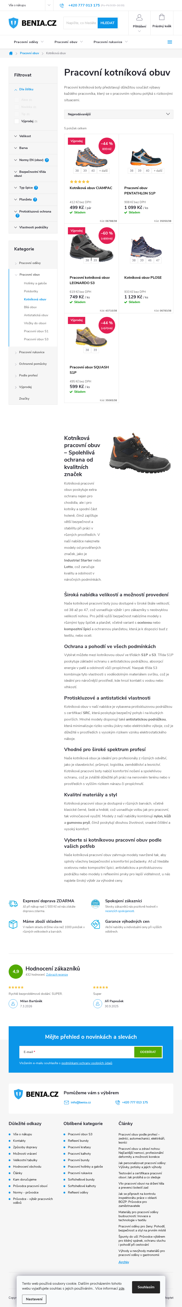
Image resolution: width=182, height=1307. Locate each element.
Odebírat (148, 1052)
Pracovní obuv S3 (36, 339)
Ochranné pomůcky (33, 364)
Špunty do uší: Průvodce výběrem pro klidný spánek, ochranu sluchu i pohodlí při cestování (142, 1241)
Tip (25, 114)
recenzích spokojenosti (119, 911)
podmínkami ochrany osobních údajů (86, 1063)
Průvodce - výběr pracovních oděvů (33, 1201)
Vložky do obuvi (35, 323)
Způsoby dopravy (25, 1147)
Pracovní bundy (78, 1160)
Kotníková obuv (35, 299)
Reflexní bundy (78, 1141)
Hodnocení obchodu (27, 1167)
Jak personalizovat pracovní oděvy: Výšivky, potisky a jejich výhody (142, 1165)
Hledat (108, 23)
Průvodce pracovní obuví (30, 1186)
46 (150, 260)
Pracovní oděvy (30, 263)
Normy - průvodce (25, 1192)
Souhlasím (146, 1287)
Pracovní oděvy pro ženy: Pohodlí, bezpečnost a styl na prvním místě (142, 1228)
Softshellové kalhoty (82, 1186)
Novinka (28, 107)
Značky (24, 398)
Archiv (124, 1262)
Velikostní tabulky (25, 1160)
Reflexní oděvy (78, 1192)
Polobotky (31, 291)
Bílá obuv (30, 307)
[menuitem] (29, 42)
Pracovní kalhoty (79, 1154)
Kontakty (19, 1141)
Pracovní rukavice (31, 352)
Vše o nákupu (17, 5)
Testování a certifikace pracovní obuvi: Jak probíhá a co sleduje (140, 1175)
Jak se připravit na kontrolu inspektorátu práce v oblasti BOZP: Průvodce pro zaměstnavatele (138, 1200)
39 (85, 171)
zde (121, 1288)
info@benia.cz (81, 1102)
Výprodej (29, 121)
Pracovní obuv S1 (36, 331)
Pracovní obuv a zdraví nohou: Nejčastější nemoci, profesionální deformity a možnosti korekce (141, 1153)
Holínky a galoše (35, 283)
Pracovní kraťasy (79, 1147)
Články (17, 1173)
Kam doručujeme (24, 1179)
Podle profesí (28, 375)
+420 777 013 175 (135, 1102)
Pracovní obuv (30, 275)
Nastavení (34, 1299)
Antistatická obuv (36, 315)
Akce (26, 100)
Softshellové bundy (81, 1179)
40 (93, 171)
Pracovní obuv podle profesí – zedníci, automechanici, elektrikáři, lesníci (142, 1138)
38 (77, 171)
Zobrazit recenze (57, 975)
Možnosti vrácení (25, 1154)
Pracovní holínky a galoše (85, 1167)
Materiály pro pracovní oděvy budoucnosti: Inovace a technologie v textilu (138, 1216)
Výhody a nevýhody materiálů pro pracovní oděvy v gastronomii (142, 1253)
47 (158, 260)
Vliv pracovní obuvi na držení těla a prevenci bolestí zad (141, 1185)
